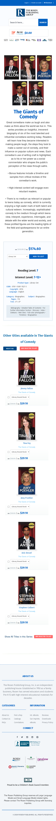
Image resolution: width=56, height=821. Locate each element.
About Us (5, 715)
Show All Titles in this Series (19, 636)
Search (42, 22)
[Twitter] (22, 737)
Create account (36, 3)
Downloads (46, 719)
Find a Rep (18, 715)
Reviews (45, 715)
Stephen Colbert (27, 607)
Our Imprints (35, 719)
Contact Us (6, 719)
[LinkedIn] (32, 737)
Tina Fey (27, 443)
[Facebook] (17, 737)
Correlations (19, 722)
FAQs (4, 722)
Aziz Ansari (27, 553)
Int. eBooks (34, 715)
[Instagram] (27, 737)
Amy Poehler (27, 498)
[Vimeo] (37, 737)
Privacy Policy (47, 722)
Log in (27, 3)
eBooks (33, 722)
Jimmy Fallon (27, 388)
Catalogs (17, 719)
